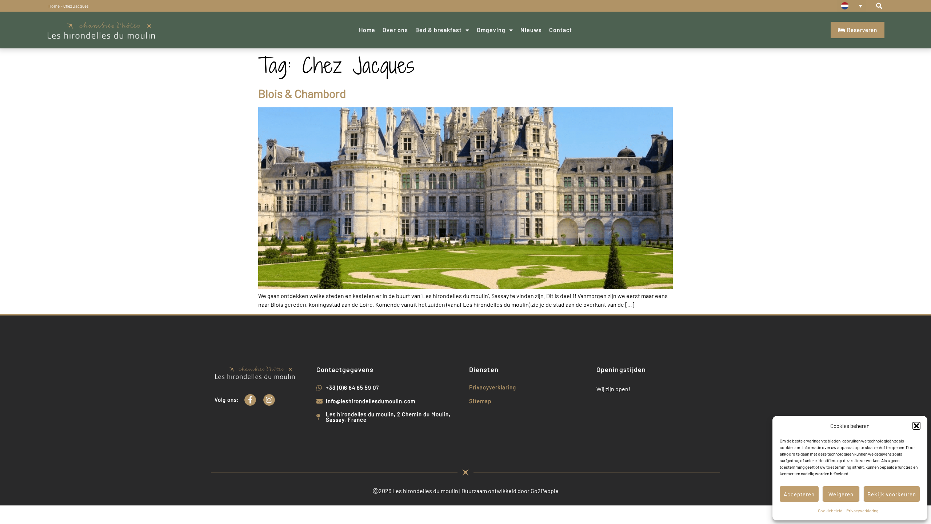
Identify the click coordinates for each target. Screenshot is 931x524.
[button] (916, 425)
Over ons (395, 29)
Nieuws (531, 29)
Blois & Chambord (302, 93)
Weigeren (841, 494)
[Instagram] (269, 400)
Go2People (545, 490)
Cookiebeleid (830, 510)
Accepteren (799, 494)
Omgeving (491, 29)
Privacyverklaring (862, 510)
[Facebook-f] (250, 400)
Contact (560, 29)
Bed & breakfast (438, 29)
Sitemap (480, 401)
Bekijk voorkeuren (891, 494)
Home (54, 5)
